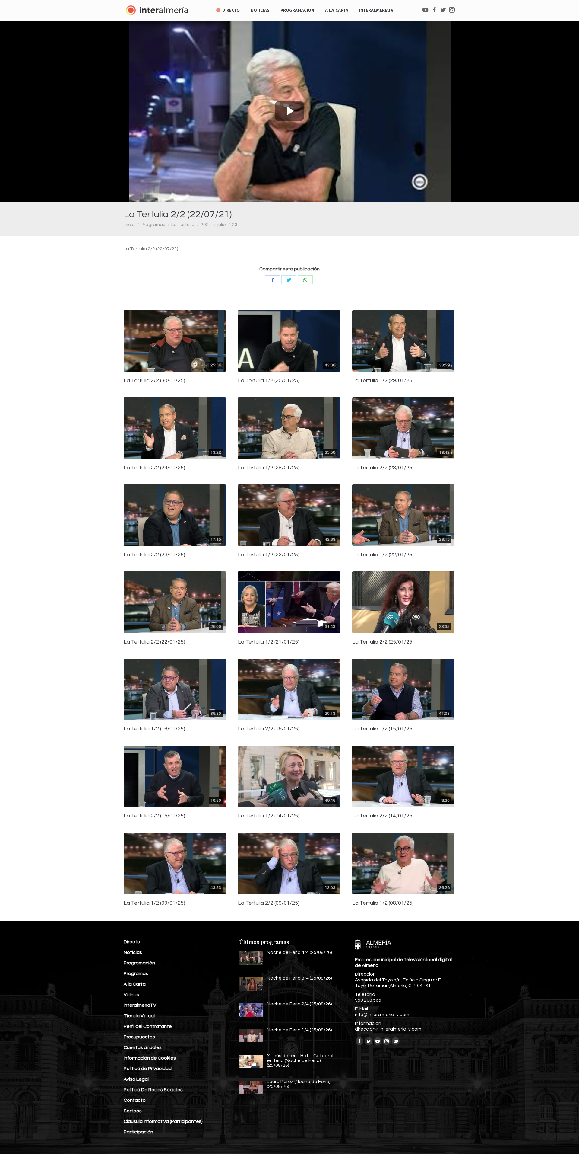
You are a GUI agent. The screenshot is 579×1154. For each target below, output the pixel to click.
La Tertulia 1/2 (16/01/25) (154, 729)
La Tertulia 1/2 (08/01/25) (383, 903)
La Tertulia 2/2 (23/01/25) (154, 555)
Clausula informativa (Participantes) (163, 1121)
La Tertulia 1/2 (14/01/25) (268, 816)
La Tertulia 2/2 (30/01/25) (154, 380)
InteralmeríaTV (140, 1005)
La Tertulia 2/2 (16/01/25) (268, 729)
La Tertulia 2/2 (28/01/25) (383, 468)
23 (234, 224)
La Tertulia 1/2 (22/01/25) (383, 555)
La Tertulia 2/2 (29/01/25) (154, 468)
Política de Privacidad (148, 1068)
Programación (139, 963)
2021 (206, 224)
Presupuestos (139, 1036)
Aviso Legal (136, 1079)
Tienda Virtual (139, 1015)
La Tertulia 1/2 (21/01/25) (268, 642)
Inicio (129, 224)
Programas (153, 224)
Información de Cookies (150, 1058)
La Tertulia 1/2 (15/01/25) (383, 729)
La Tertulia (183, 224)
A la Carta (135, 984)
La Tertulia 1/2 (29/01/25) (383, 380)
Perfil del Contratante (148, 1026)
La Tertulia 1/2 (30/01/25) (268, 380)
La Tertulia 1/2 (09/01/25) (154, 903)
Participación (138, 1132)
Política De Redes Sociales (153, 1089)
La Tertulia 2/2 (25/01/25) (383, 642)
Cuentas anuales (143, 1047)
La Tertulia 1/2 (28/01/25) (268, 468)
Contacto (135, 1100)
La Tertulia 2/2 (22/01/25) (154, 642)
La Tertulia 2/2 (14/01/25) (383, 816)
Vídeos (131, 994)
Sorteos (133, 1110)
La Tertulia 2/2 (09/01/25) (268, 903)
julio (221, 224)
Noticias (133, 952)
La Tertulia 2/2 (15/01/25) (154, 816)
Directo (132, 941)
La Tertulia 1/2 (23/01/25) (268, 555)
